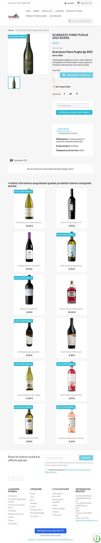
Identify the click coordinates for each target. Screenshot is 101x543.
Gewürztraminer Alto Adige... (29, 395)
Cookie (11, 517)
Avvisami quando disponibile (74, 112)
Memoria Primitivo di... (29, 309)
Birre (36, 11)
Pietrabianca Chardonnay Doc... (29, 222)
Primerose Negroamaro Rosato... (72, 438)
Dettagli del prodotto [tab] (68, 133)
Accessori (55, 16)
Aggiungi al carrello (76, 74)
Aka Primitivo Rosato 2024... (71, 395)
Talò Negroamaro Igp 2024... (29, 352)
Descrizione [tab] (63, 129)
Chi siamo (12, 511)
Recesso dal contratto (50, 530)
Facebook (10, 478)
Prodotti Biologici (36, 16)
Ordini (54, 505)
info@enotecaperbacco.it (86, 520)
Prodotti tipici (74, 11)
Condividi (64, 93)
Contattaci (12, 523)
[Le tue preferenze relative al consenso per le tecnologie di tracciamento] (96, 538)
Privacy (11, 520)
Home (32, 493)
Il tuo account (60, 489)
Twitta (70, 93)
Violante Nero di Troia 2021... (29, 266)
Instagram (21, 478)
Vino (28, 11)
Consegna (12, 496)
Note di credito (58, 508)
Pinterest (76, 93)
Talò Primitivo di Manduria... (71, 352)
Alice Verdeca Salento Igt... (72, 266)
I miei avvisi (56, 515)
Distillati (47, 11)
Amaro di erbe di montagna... (72, 309)
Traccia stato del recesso (50, 535)
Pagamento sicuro (15, 514)
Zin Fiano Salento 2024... (29, 438)
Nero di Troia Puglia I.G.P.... (72, 222)
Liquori (59, 11)
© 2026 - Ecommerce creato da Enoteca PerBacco (50, 539)
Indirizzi (55, 512)
